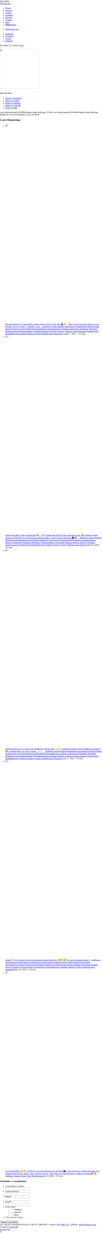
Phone (8, 1196)
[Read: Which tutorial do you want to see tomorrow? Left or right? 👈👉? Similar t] (7, 550)
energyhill (14, 1227)
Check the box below (14, 1217)
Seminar (17, 1212)
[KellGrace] (5, 3)
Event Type (10, 1207)
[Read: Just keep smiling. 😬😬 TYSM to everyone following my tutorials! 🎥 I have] (7, 973)
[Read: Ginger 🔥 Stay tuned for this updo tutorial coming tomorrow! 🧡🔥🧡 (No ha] (7, 762)
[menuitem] (53, 8)
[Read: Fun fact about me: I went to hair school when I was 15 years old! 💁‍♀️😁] (7, 126)
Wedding (18, 1209)
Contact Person (12, 1191)
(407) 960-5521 (63, 1224)
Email (8, 1202)
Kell (21, 45)
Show (16, 1215)
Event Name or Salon (14, 1186)
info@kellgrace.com (87, 1224)
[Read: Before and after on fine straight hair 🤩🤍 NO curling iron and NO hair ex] (7, 337)
